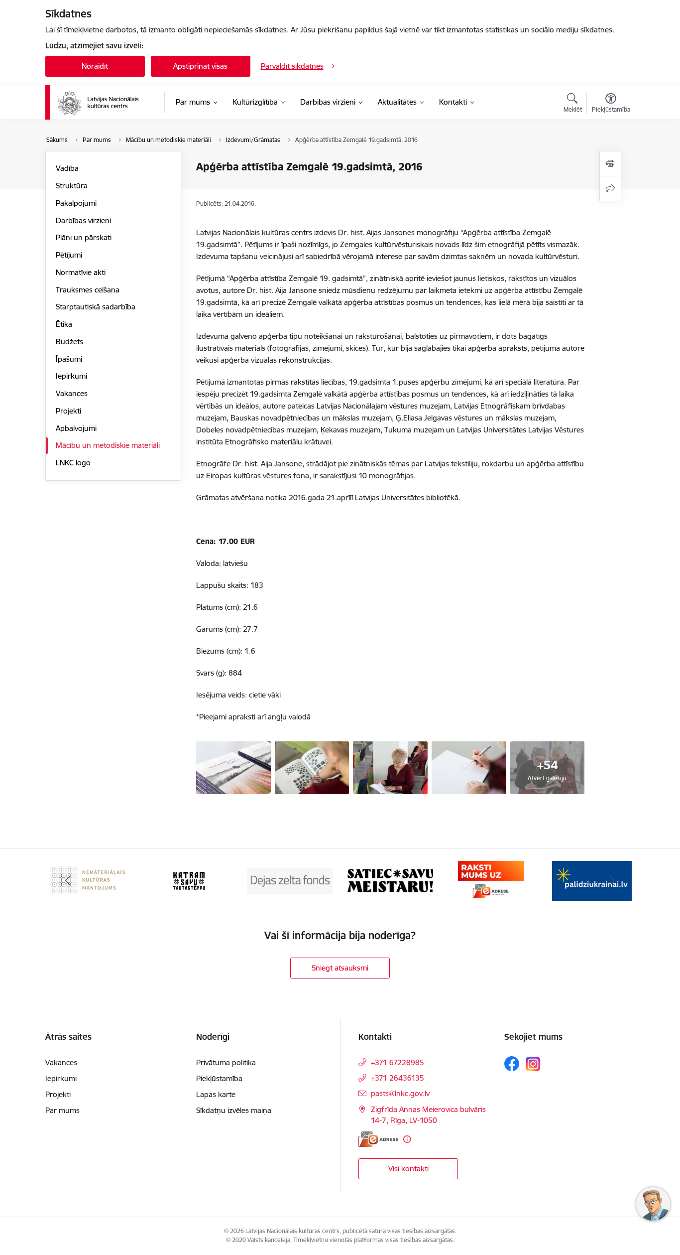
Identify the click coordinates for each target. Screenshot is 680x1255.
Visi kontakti (408, 1168)
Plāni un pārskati (84, 237)
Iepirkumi (71, 376)
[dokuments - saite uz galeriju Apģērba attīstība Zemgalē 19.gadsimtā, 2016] (312, 767)
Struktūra (72, 185)
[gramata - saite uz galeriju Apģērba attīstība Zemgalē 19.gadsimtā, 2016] (233, 767)
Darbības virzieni (83, 220)
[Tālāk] (612, 880)
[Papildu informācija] (407, 1139)
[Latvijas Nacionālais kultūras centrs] (104, 103)
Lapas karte (215, 1094)
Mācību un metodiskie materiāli (108, 445)
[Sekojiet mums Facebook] (511, 1063)
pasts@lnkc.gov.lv (400, 1093)
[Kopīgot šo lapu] (610, 188)
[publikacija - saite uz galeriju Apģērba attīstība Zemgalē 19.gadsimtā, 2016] (390, 767)
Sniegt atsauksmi (340, 968)
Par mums (62, 1110)
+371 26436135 (397, 1078)
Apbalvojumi (76, 428)
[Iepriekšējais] (68, 880)
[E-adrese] (378, 1139)
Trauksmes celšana (87, 289)
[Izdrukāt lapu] (610, 163)
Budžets (69, 341)
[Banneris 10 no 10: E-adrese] (491, 880)
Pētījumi (69, 255)
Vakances (72, 393)
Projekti (68, 411)
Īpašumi (69, 359)
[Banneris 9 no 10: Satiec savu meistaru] (390, 880)
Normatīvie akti (81, 272)
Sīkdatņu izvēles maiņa (233, 1110)
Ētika (64, 324)
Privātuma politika (226, 1062)
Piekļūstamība (219, 1078)
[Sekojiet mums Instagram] (533, 1064)
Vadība (67, 168)
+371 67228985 (397, 1062)
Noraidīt (95, 66)
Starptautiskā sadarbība (95, 306)
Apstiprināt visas (200, 66)
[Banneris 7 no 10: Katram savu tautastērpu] (189, 880)
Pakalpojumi (76, 203)
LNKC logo (73, 462)
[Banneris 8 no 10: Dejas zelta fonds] (290, 880)
